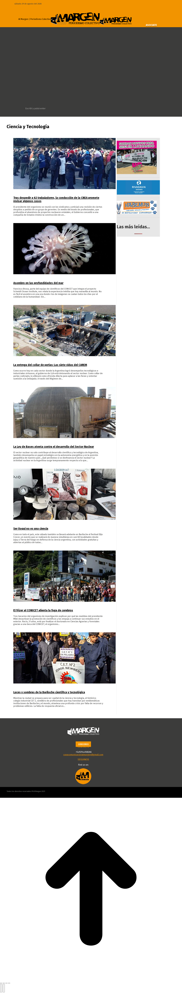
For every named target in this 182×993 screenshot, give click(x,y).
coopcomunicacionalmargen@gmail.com (83, 754)
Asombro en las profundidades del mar (38, 283)
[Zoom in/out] (9, 983)
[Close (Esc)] (1, 983)
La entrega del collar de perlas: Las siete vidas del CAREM (50, 365)
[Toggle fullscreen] (6, 983)
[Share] (4, 983)
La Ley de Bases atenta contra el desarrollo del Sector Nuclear (53, 446)
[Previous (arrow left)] (1, 988)
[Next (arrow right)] (4, 988)
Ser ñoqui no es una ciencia (30, 528)
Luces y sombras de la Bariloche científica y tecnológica (49, 692)
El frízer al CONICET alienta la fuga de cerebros (43, 610)
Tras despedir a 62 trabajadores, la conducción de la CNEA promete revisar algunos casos (56, 199)
